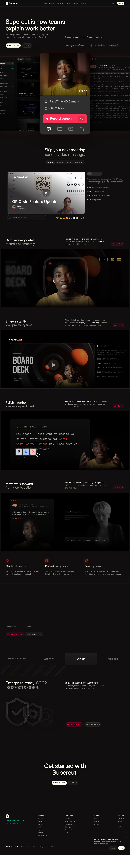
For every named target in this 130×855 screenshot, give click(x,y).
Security (67, 830)
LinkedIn (120, 821)
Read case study (16, 634)
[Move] (65, 522)
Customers (96, 821)
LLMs (66, 833)
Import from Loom (70, 821)
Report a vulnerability (12, 823)
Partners (96, 824)
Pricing (40, 833)
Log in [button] (114, 3)
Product (44, 3)
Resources (83, 3)
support (92, 37)
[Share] (65, 359)
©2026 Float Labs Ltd (12, 847)
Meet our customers (34, 634)
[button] (68, 3)
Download (68, 818)
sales (84, 37)
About (95, 818)
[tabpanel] (65, 196)
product (78, 37)
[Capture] (65, 278)
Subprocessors (44, 847)
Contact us (121, 818)
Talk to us (27, 45)
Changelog (41, 835)
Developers (68, 827)
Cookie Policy (104, 844)
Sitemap (53, 847)
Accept (121, 848)
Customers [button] (60, 3)
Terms (23, 847)
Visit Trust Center (73, 724)
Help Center (69, 824)
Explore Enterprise (93, 724)
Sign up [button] (120, 3)
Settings (113, 848)
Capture (118, 244)
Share (118, 325)
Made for (52, 3)
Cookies (35, 847)
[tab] (51, 162)
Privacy (29, 847)
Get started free (13, 45)
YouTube (120, 827)
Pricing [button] (75, 3)
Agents (40, 830)
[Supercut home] (12, 3)
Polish (118, 406)
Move (119, 487)
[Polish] (65, 440)
